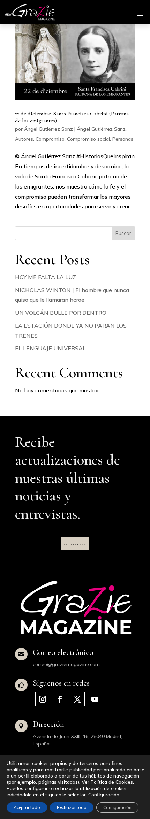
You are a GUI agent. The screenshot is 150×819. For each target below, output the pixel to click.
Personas (122, 139)
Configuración (103, 794)
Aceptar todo (27, 807)
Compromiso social (88, 139)
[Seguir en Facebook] (60, 699)
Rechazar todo (72, 807)
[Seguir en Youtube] (95, 699)
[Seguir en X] (77, 699)
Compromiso (50, 139)
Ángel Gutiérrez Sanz (48, 129)
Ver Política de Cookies (107, 782)
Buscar (123, 233)
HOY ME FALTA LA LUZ (45, 277)
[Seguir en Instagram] (42, 699)
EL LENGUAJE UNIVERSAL (50, 348)
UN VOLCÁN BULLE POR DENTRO (60, 312)
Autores (24, 139)
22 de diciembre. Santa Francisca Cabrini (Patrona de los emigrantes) (72, 117)
